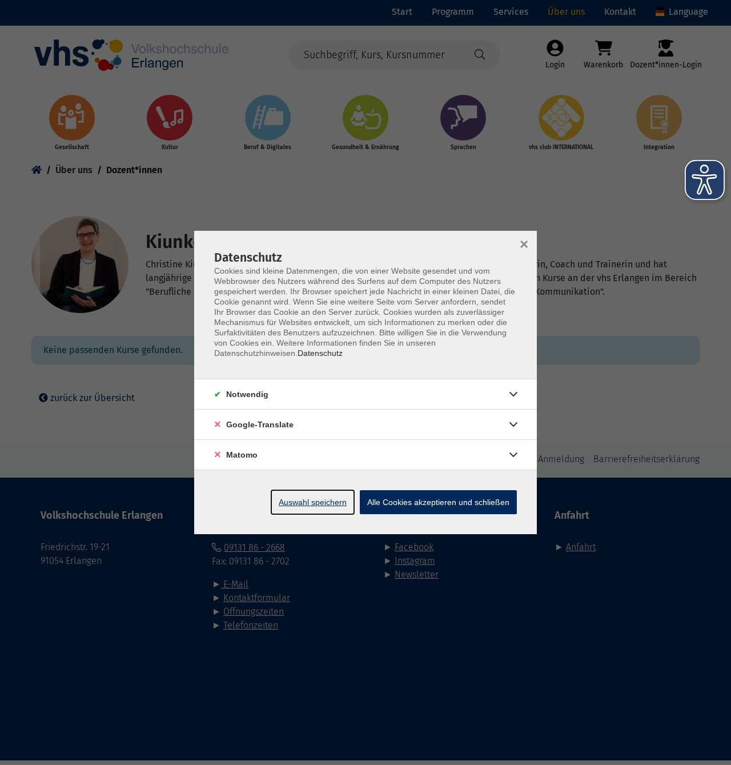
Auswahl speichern (313, 502)
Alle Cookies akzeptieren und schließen (438, 502)
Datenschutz (320, 353)
